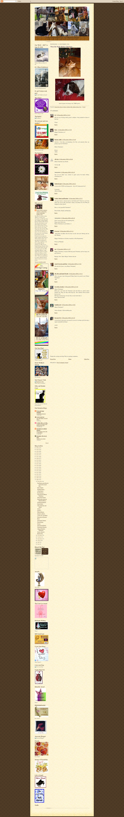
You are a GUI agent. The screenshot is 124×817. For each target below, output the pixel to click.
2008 (37, 479)
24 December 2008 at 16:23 (63, 115)
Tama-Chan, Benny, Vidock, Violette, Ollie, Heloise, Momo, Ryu (42, 212)
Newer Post (53, 359)
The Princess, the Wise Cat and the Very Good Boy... (42, 484)
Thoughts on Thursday (42, 517)
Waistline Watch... (41, 489)
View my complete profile (40, 262)
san (55, 249)
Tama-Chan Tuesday (41, 497)
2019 (37, 460)
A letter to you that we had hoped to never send (42, 425)
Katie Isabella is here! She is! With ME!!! (42, 432)
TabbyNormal (58, 184)
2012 (37, 472)
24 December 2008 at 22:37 (76, 198)
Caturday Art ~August (41, 438)
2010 (37, 476)
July (38, 542)
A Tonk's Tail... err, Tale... (42, 423)
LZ (55, 115)
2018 (37, 462)
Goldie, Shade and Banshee (61, 198)
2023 (37, 453)
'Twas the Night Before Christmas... (42, 495)
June (38, 544)
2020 (37, 458)
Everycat (57, 231)
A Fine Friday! (40, 491)
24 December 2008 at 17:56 (65, 130)
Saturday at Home (41, 513)
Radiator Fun (40, 533)
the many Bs (58, 318)
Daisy (56, 130)
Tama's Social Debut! (41, 525)
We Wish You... (40, 492)
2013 (37, 470)
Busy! (38, 518)
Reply (56, 124)
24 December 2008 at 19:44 (69, 139)
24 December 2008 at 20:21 (69, 184)
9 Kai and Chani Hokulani (40, 411)
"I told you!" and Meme (42, 515)
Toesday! (39, 510)
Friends (38, 523)
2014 (37, 469)
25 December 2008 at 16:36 (71, 287)
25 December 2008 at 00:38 (68, 218)
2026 (37, 447)
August (39, 540)
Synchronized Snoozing (41, 413)
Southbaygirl (58, 305)
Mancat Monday (40, 512)
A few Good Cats (40, 417)
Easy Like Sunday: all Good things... (42, 419)
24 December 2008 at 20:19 (68, 172)
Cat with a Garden (59, 287)
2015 (37, 467)
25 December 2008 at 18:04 (68, 305)
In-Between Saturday (41, 502)
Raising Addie (58, 139)
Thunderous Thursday (42, 527)
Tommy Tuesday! (41, 532)
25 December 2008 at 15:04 (74, 264)
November (39, 535)
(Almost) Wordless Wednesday (41, 529)
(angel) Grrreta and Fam (61, 264)
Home (69, 359)
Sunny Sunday (40, 487)
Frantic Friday (40, 504)
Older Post (86, 359)
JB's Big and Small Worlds (61, 273)
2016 (37, 465)
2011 (37, 474)
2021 (37, 456)
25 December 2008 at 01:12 (66, 231)
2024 (37, 451)
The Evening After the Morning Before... (42, 499)
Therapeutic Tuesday (41, 520)
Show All (47, 442)
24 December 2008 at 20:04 (66, 159)
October (39, 537)
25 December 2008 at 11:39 (63, 249)
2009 (37, 477)
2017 (37, 463)
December (39, 481)
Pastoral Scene (40, 522)
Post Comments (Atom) (62, 362)
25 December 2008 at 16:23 (76, 273)
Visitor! (38, 508)
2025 (37, 449)
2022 (37, 454)
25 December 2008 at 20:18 (68, 318)
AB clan (57, 159)
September (39, 538)
